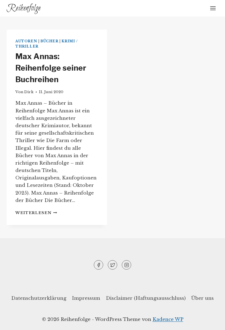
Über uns (202, 298)
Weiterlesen (36, 212)
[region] (71, 283)
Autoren (26, 41)
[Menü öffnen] (212, 8)
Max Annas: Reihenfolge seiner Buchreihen (50, 68)
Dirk (28, 92)
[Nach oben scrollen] (211, 321)
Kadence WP (168, 319)
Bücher (49, 41)
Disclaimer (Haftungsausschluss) (146, 298)
